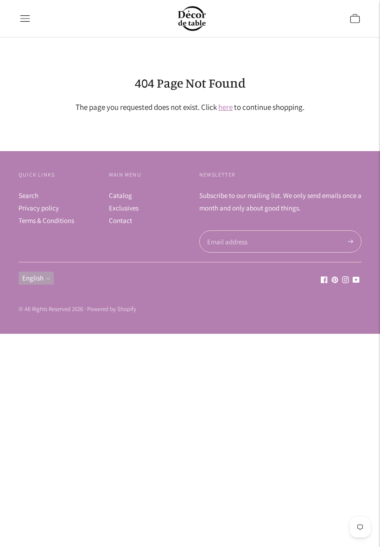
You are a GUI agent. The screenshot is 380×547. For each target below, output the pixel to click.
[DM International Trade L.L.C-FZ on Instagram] (345, 280)
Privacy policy (39, 208)
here (225, 107)
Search (28, 195)
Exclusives (124, 208)
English (33, 278)
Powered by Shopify (111, 309)
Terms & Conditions (46, 220)
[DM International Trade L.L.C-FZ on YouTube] (356, 280)
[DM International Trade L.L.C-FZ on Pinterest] (334, 280)
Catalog (120, 195)
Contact (120, 220)
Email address (226, 231)
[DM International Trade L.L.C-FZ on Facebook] (324, 280)
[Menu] (25, 18)
